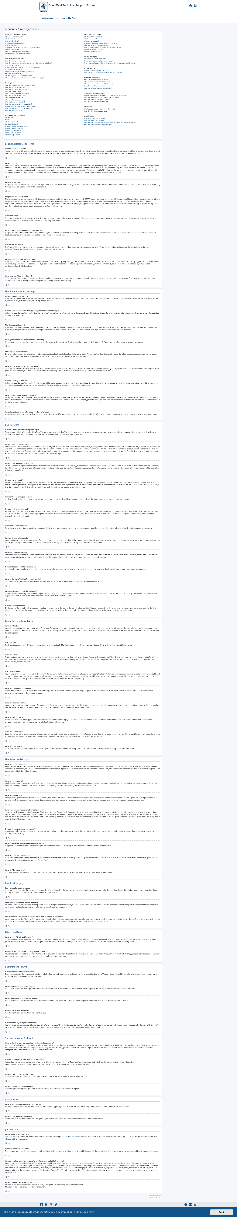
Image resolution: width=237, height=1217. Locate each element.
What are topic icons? (12, 135)
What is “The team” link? (92, 52)
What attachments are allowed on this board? (99, 109)
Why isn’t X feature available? (94, 120)
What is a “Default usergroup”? (94, 49)
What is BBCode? (11, 118)
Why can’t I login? (11, 45)
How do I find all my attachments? (96, 111)
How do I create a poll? (13, 91)
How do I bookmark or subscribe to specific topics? (101, 97)
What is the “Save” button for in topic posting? (21, 106)
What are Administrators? (93, 37)
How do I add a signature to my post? (18, 89)
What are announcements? (14, 128)
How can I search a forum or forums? (96, 80)
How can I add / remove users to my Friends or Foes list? (103, 72)
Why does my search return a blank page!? (98, 84)
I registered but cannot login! (15, 43)
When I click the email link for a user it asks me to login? (24, 78)
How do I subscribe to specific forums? (97, 99)
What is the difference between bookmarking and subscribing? (105, 95)
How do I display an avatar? (14, 74)
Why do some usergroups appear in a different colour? (102, 47)
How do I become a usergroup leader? (97, 45)
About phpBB (10, 1139)
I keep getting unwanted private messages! (99, 61)
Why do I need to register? (14, 37)
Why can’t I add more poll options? (17, 93)
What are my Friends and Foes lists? (96, 70)
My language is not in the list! (15, 69)
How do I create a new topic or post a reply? (20, 85)
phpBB (78, 356)
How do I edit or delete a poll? (15, 96)
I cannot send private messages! (95, 59)
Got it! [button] (222, 1212)
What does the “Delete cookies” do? (17, 54)
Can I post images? (11, 124)
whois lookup (10, 1166)
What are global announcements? (16, 126)
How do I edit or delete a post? (15, 87)
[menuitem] (191, 6)
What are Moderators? (92, 39)
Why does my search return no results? (97, 82)
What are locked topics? (13, 132)
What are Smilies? (11, 122)
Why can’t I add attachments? (15, 100)
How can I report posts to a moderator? (18, 104)
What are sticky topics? (13, 130)
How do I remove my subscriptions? (96, 102)
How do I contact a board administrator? (98, 125)
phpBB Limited (67, 1137)
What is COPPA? (10, 39)
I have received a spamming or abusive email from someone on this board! (109, 63)
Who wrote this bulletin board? (94, 118)
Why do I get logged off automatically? (18, 52)
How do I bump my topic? (14, 110)
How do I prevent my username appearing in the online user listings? (28, 63)
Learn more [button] (88, 1212)
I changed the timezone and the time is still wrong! (22, 67)
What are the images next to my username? (20, 71)
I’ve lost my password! (12, 49)
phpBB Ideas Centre (105, 1151)
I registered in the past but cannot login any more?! (22, 47)
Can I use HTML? (10, 120)
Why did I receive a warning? (15, 102)
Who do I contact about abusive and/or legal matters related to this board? (110, 123)
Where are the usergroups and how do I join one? (100, 43)
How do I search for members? (94, 86)
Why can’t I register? (12, 41)
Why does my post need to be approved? (19, 108)
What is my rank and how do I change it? (19, 76)
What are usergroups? (91, 41)
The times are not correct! (14, 65)
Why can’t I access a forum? (14, 98)
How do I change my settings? (15, 61)
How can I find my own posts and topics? (98, 88)
